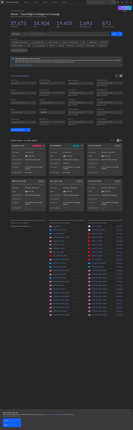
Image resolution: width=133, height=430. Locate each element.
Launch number (43, 109)
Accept (6, 420)
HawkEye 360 (93, 42)
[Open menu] (2, 2)
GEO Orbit (61, 45)
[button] (44, 146)
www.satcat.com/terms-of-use (12, 416)
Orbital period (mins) (73, 109)
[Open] (34, 93)
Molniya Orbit (91, 45)
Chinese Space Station (38, 42)
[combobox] (20, 34)
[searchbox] (98, 2)
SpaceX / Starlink (53, 42)
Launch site (42, 99)
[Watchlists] (122, 2)
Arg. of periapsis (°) (102, 119)
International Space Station (20, 42)
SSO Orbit (51, 45)
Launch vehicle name (44, 80)
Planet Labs (104, 42)
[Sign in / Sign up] (131, 2)
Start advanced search (18, 130)
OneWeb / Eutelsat (17, 45)
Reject (6, 425)
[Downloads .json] (113, 140)
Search (115, 34)
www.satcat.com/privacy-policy (53, 414)
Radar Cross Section (73, 80)
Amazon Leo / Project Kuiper (70, 42)
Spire (83, 42)
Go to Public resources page (23, 65)
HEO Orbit (80, 45)
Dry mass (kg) (71, 99)
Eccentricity (100, 99)
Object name (14, 80)
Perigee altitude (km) (102, 90)
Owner (12, 109)
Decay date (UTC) (43, 119)
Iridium (29, 45)
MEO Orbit (71, 45)
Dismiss (125, 11)
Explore (26, 2)
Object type (14, 90)
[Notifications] (126, 2)
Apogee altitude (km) (102, 80)
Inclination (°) (100, 109)
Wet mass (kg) (71, 90)
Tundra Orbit (102, 45)
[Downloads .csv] (110, 140)
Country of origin (15, 119)
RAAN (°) (70, 119)
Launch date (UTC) (44, 90)
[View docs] (118, 2)
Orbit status (14, 99)
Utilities (54, 2)
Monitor (36, 2)
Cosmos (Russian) (40, 45)
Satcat (12, 2)
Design (45, 2)
